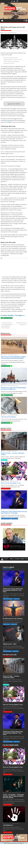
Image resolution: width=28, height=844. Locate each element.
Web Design (7, 843)
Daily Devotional (6, 624)
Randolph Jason (13, 32)
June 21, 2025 (5, 451)
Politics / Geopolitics (8, 318)
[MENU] (26, 21)
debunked (9, 120)
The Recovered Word (5, 488)
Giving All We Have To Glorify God (21, 323)
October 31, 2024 (6, 354)
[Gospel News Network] (2, 20)
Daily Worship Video (7, 651)
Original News (4, 460)
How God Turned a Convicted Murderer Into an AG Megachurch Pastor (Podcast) (7, 325)
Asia (2, 318)
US (11, 366)
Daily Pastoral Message (6, 518)
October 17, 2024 (6, 415)
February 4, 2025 (5, 481)
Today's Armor (15, 518)
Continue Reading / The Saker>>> (13, 315)
